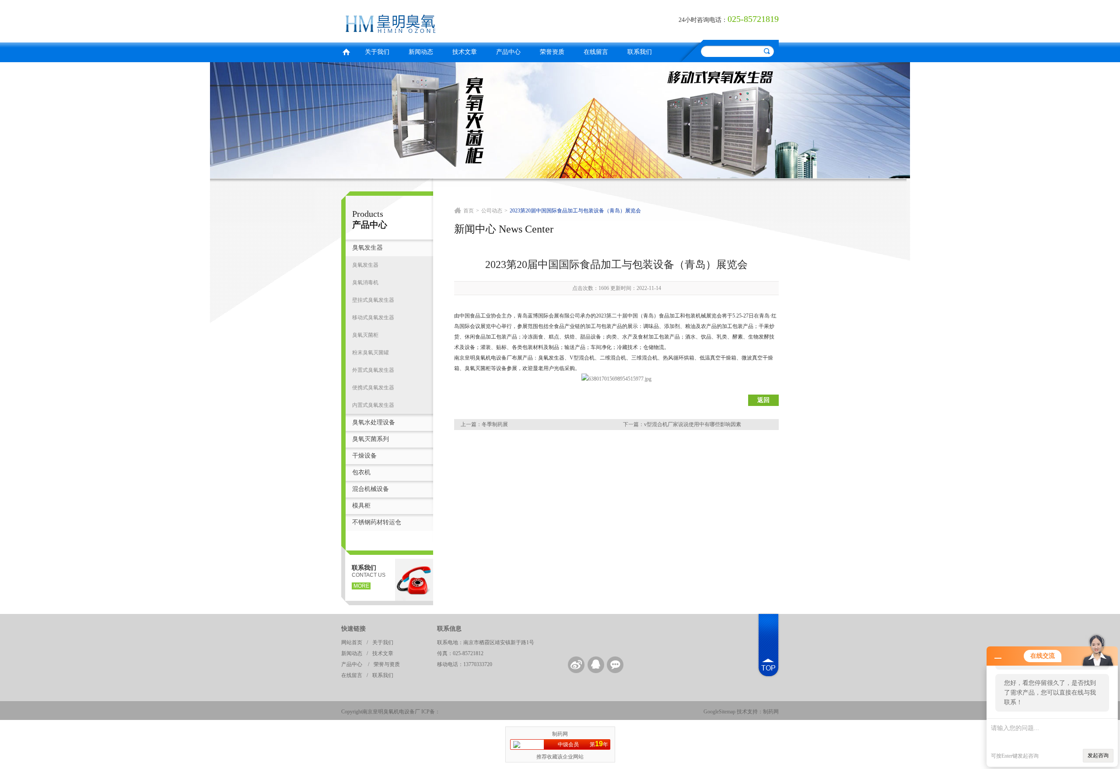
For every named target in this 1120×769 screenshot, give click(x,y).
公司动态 (491, 211)
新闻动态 (421, 52)
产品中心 (508, 52)
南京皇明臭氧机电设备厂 (448, 20)
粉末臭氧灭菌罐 (370, 352)
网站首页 (351, 642)
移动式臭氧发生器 (373, 317)
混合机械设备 (370, 489)
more (361, 586)
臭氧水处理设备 (373, 422)
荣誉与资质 (387, 664)
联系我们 (639, 52)
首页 (346, 51)
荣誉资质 (552, 52)
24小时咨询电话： (703, 20)
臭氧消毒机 (365, 282)
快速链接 (353, 628)
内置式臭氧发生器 (373, 405)
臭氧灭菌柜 (365, 335)
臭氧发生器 (367, 247)
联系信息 (449, 628)
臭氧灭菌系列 (370, 439)
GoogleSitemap (719, 712)
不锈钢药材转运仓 (376, 522)
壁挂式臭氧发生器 (373, 300)
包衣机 (361, 472)
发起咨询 (1098, 755)
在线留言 (596, 52)
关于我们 (377, 52)
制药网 (771, 712)
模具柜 (361, 505)
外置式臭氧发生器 (373, 370)
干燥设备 (364, 455)
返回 (763, 400)
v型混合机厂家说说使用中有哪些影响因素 (692, 424)
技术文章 (464, 52)
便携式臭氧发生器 (373, 387)
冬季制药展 (495, 424)
